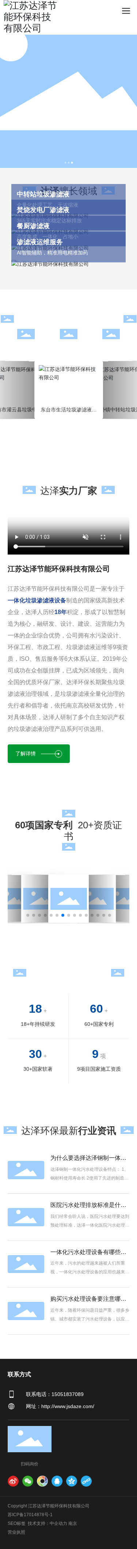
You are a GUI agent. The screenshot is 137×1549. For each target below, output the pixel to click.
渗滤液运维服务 (40, 242)
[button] (65, 163)
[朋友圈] (42, 1481)
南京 (72, 1523)
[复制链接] (86, 1481)
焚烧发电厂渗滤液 (43, 210)
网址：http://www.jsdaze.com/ (60, 1406)
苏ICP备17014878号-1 (30, 1514)
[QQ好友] (57, 1481)
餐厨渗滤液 (33, 226)
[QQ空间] (71, 1481)
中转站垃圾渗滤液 (43, 194)
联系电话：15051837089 (55, 1394)
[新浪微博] (13, 1481)
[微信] (27, 1481)
